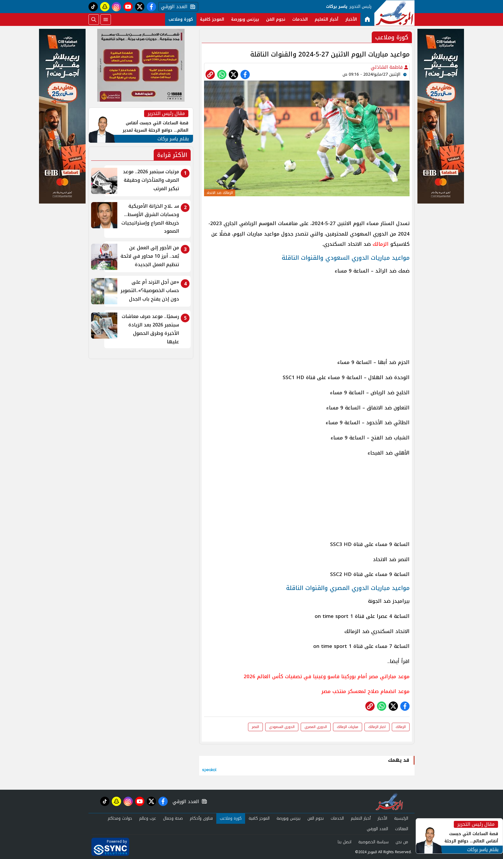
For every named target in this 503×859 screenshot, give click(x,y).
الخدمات (300, 19)
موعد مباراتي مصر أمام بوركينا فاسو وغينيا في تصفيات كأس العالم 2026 (327, 676)
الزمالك (380, 244)
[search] (93, 19)
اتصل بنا (344, 842)
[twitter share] (233, 74)
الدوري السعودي (282, 727)
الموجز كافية (212, 19)
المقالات (401, 829)
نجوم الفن (275, 19)
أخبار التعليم (326, 19)
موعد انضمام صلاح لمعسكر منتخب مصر (365, 691)
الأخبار (351, 19)
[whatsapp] (210, 74)
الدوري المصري (315, 727)
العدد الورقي (172, 6)
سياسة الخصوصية (373, 842)
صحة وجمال (173, 818)
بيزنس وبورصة (245, 19)
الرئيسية (401, 818)
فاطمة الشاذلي (387, 67)
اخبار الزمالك (377, 727)
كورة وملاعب (181, 19)
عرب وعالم (147, 818)
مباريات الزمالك (347, 727)
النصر (255, 727)
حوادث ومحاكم (120, 818)
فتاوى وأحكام (201, 818)
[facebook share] (245, 74)
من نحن (402, 842)
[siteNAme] (394, 13)
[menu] (105, 19)
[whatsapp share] (221, 74)
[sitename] (389, 801)
